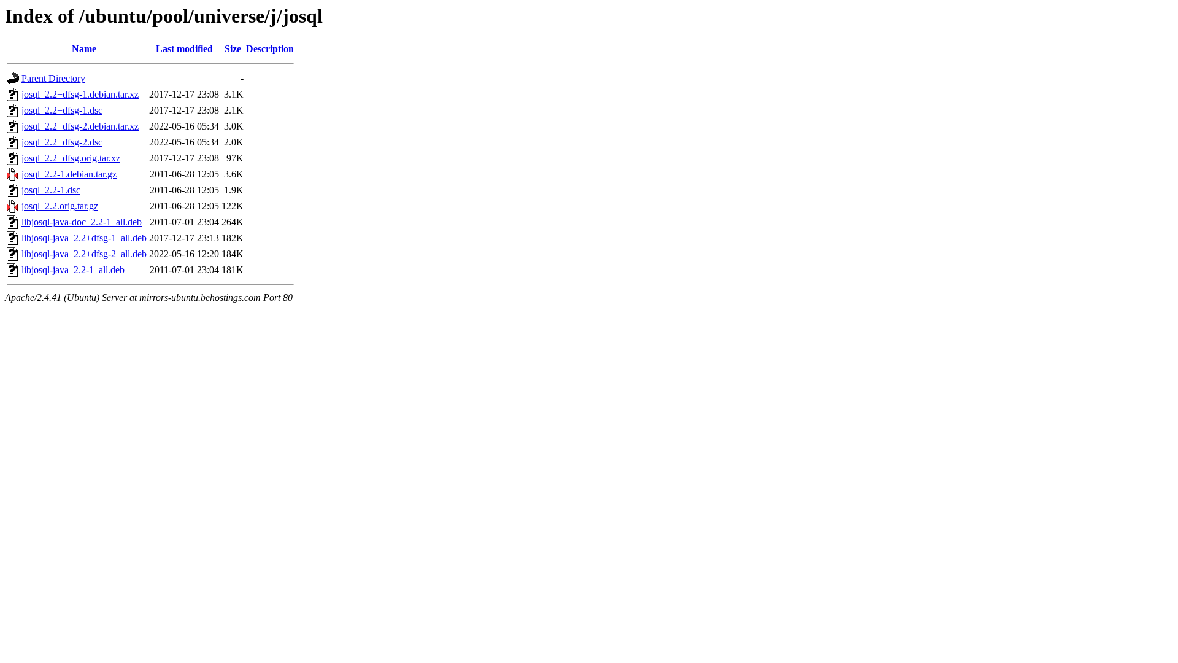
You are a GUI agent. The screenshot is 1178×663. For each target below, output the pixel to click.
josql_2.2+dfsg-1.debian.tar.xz (80, 94)
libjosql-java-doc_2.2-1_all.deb (81, 222)
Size (233, 49)
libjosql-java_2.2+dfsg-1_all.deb (84, 238)
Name (84, 49)
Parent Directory (53, 78)
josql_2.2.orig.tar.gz (59, 206)
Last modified (184, 49)
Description (270, 49)
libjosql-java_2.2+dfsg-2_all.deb (84, 254)
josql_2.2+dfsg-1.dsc (61, 110)
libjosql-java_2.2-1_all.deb (73, 270)
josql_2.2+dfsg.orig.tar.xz (70, 158)
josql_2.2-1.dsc (50, 190)
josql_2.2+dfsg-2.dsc (61, 142)
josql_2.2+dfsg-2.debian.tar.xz (80, 126)
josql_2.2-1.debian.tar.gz (69, 174)
